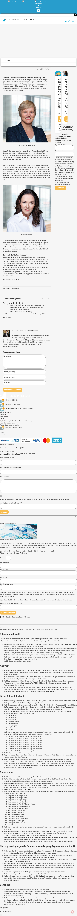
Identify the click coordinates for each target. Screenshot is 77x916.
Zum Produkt (7, 317)
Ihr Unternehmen (60, 144)
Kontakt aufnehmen (28, 453)
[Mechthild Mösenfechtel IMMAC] (27, 96)
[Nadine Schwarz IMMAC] (27, 185)
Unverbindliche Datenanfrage (10, 454)
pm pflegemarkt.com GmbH (14, 427)
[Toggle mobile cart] (66, 21)
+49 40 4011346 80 (29, 1)
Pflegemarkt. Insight (13, 303)
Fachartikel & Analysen (17, 421)
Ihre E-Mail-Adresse (61, 151)
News (13, 423)
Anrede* (3, 558)
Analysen (3, 415)
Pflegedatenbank (38, 3)
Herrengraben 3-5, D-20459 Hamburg (46, 1)
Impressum (3, 444)
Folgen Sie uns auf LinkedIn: (9, 425)
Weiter (47, 69)
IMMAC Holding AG (41, 80)
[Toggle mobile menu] (73, 21)
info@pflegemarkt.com (16, 1)
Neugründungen (5, 423)
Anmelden (38, 7)
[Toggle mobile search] (69, 21)
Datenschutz (62, 160)
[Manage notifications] (72, 911)
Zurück (41, 69)
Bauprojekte (4, 417)
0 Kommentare (15, 288)
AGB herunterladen (6, 911)
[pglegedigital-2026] (58, 72)
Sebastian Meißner (30, 331)
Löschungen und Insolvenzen (35, 421)
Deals (2, 419)
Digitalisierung (5, 421)
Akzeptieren (4, 908)
